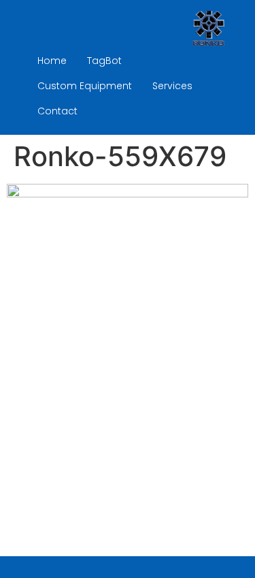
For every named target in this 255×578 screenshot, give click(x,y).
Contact (57, 111)
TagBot (104, 60)
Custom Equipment (84, 86)
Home (52, 60)
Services (172, 86)
